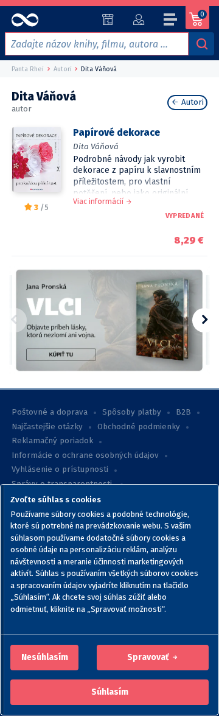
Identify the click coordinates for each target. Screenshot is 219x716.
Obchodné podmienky (138, 427)
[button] (44, 657)
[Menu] (171, 21)
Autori (191, 102)
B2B (183, 412)
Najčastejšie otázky (47, 427)
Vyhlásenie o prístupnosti (60, 469)
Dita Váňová (96, 146)
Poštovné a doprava (50, 412)
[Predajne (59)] (108, 19)
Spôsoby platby (131, 412)
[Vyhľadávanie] (201, 43)
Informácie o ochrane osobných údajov (85, 455)
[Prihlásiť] (138, 19)
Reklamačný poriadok (52, 441)
